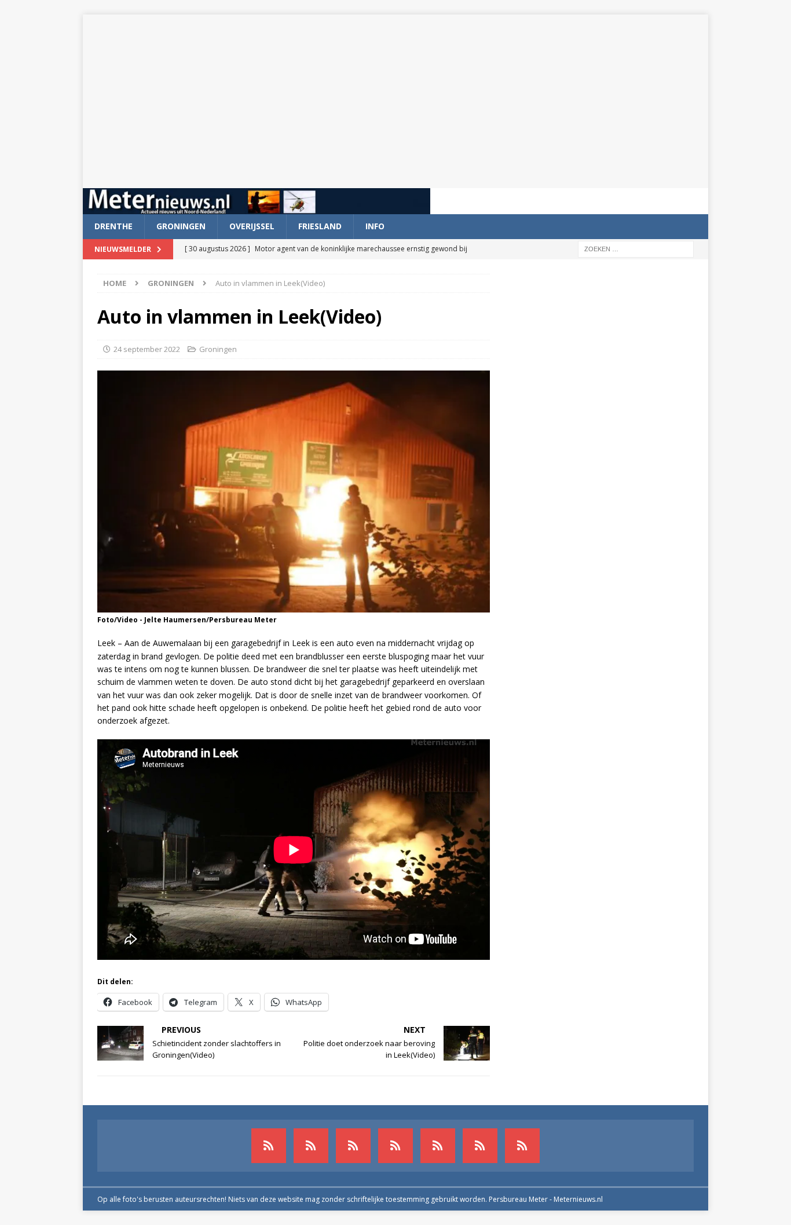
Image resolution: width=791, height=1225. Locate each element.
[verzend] (522, 1145)
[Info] (437, 1145)
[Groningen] (353, 1145)
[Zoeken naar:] (636, 248)
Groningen (181, 226)
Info (374, 226)
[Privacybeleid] (480, 1145)
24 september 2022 (146, 349)
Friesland (320, 226)
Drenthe (113, 226)
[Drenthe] (311, 1145)
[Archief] (268, 1145)
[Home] (395, 1145)
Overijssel (251, 226)
